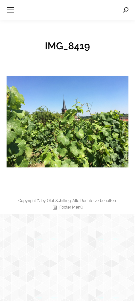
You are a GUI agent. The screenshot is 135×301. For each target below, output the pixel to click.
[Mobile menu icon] (10, 10)
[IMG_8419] (67, 121)
